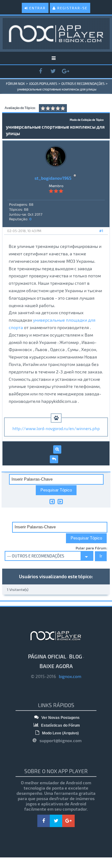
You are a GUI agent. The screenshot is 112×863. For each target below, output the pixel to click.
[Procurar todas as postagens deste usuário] (57, 449)
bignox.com (68, 676)
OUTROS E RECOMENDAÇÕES (83, 83)
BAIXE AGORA (56, 666)
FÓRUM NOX (15, 83)
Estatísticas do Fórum (60, 725)
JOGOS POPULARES (43, 83)
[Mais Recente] (60, 501)
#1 (101, 231)
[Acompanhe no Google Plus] (65, 71)
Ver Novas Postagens (60, 717)
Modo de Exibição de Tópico (87, 119)
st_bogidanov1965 (53, 178)
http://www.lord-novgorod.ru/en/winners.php (56, 428)
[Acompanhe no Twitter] (53, 71)
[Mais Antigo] (52, 501)
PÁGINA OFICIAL (47, 656)
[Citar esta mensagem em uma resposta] (54, 459)
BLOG (75, 656)
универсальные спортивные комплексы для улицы (56, 89)
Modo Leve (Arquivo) (60, 733)
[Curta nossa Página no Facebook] (40, 71)
